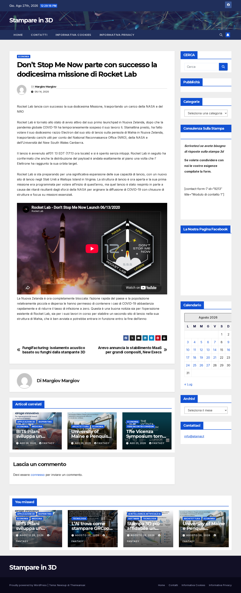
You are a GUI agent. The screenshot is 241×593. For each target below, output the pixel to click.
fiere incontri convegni (140, 426)
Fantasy (48, 443)
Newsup (62, 585)
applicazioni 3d (26, 422)
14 (215, 350)
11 (194, 350)
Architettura (80, 426)
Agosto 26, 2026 (32, 535)
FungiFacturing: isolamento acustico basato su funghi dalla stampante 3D (53, 350)
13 (208, 350)
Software (133, 518)
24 (188, 365)
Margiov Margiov (45, 86)
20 (208, 357)
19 (201, 357)
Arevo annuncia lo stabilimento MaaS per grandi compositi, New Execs (130, 350)
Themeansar (77, 585)
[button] (221, 35)
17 (187, 357)
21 (214, 357)
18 (194, 357)
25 (194, 365)
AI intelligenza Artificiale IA (144, 514)
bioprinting (45, 422)
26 (201, 365)
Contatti (39, 35)
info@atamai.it (194, 436)
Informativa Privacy (117, 35)
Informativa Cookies (73, 35)
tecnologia (79, 518)
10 (187, 350)
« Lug (188, 384)
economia (23, 56)
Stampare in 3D (31, 20)
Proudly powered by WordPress (28, 585)
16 (228, 350)
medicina (37, 426)
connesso (38, 475)
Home (18, 35)
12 (201, 350)
